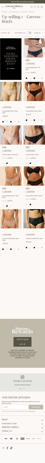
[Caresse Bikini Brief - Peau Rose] (11, 91)
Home (4, 11)
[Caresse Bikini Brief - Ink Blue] (34, 48)
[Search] (31, 6)
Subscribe (36, 407)
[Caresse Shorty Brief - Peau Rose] (11, 176)
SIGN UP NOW (22, 339)
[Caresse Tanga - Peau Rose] (11, 135)
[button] (21, 388)
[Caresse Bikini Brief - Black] (34, 91)
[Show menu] (3, 6)
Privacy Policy (32, 411)
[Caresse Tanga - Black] (34, 135)
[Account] (38, 6)
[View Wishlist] (35, 6)
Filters (3, 33)
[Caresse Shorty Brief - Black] (34, 176)
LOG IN (23, 344)
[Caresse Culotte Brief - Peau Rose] (11, 218)
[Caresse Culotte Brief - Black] (34, 218)
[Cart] (41, 6)
